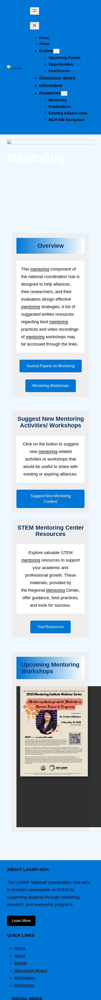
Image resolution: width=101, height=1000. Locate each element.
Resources (24, 985)
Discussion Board (30, 970)
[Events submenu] (56, 51)
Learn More (21, 921)
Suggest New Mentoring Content (51, 499)
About (19, 955)
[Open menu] (34, 11)
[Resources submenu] (64, 93)
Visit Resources (50, 627)
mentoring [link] (39, 269)
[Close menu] (34, 26)
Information (24, 978)
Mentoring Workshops (50, 386)
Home (19, 948)
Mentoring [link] (55, 590)
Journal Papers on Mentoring (51, 366)
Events (20, 963)
